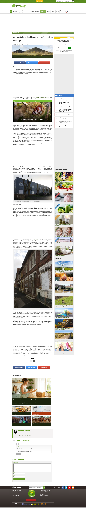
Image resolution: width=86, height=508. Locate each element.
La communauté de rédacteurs (45, 490)
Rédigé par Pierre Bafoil (24, 430)
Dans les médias (42, 492)
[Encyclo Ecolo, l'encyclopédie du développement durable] (44, 504)
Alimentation (14, 11)
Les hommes (70, 33)
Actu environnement (28, 33)
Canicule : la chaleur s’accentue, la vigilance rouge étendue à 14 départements (63, 352)
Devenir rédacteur (22, 436)
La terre (55, 33)
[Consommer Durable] (35, 504)
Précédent (52, 50)
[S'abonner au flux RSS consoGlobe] (73, 487)
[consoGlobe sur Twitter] (66, 487)
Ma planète (43, 11)
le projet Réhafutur (35, 239)
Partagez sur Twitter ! (32, 62)
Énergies (57, 11)
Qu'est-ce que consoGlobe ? (16, 490)
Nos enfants (37, 11)
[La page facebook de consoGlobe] (63, 487)
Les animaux (62, 33)
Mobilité (53, 11)
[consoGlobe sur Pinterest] (69, 487)
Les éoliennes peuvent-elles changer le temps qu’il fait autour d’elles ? (63, 271)
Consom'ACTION (61, 11)
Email (14, 475)
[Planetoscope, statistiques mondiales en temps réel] (26, 504)
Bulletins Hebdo (37, 33)
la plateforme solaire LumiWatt (37, 132)
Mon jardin (32, 11)
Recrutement (42, 494)
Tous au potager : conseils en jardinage (62, 192)
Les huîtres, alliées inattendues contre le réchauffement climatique (62, 329)
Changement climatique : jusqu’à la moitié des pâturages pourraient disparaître (63, 306)
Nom (14, 472)
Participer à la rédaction (44, 491)
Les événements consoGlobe (45, 496)
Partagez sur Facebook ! (20, 62)
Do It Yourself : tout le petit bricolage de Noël (63, 236)
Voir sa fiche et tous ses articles (25, 435)
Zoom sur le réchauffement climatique (62, 317)
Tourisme (48, 11)
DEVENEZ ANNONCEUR (31, 499)
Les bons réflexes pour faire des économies (63, 202)
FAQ (12, 494)
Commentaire (15, 462)
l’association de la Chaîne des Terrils (40, 97)
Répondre (18, 454)
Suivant (13, 50)
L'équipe (13, 491)
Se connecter (39, 1)
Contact (13, 492)
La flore (50, 33)
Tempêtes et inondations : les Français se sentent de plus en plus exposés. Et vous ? (62, 294)
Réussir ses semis (58, 181)
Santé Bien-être (23, 11)
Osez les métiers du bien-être (60, 242)
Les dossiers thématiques (44, 495)
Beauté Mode (19, 11)
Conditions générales (15, 495)
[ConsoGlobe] (19, 6)
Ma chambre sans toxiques (60, 255)
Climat (44, 33)
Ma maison (27, 11)
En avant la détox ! (58, 213)
